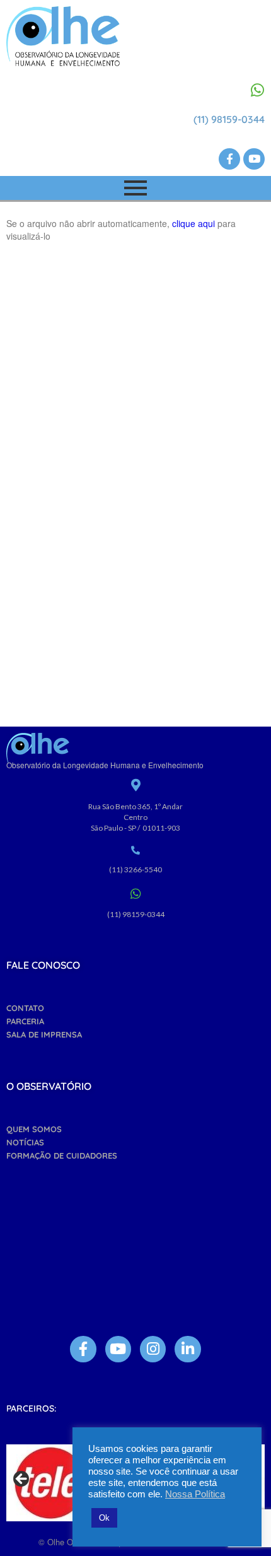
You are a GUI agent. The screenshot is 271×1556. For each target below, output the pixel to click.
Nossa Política (195, 1494)
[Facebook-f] (229, 159)
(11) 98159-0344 (229, 119)
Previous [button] (22, 1479)
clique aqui (194, 223)
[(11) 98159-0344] (257, 90)
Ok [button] (104, 1518)
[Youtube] (254, 159)
